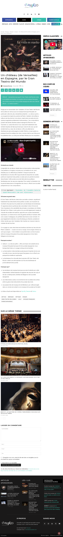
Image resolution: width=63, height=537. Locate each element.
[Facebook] (24, 14)
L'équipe (28, 527)
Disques (7, 31)
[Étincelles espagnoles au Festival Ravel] (21, 328)
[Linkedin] (31, 14)
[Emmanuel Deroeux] (2, 86)
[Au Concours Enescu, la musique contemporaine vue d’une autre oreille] (21, 361)
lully (19, 299)
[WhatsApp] (10, 90)
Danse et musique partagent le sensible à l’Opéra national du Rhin (56, 75)
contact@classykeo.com (31, 529)
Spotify (23, 291)
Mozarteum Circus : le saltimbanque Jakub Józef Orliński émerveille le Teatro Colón (55, 146)
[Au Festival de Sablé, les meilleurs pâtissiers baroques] (46, 165)
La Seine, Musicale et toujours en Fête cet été (56, 69)
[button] (61, 24)
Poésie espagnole (7, 301)
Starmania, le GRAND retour (55, 104)
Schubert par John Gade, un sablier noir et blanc (52, 494)
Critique (18, 296)
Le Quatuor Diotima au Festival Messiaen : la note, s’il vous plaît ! (52, 487)
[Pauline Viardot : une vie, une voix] (46, 110)
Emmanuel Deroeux (7, 86)
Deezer (28, 291)
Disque (25, 296)
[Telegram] (21, 90)
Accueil (2, 31)
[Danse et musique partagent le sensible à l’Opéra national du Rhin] (46, 75)
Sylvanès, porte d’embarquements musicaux (56, 62)
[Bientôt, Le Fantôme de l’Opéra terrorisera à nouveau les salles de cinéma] (21, 396)
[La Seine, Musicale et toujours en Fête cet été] (46, 69)
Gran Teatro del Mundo (9, 299)
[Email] (17, 90)
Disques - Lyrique (14, 31)
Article (4, 296)
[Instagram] (27, 14)
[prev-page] (2, 418)
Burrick (46, 506)
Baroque (11, 296)
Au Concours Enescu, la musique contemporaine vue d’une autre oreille (34, 494)
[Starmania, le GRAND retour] (46, 105)
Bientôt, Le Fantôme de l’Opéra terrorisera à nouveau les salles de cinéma (55, 157)
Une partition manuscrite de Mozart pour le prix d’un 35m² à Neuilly (52, 507)
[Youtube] (38, 14)
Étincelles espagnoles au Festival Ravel (14, 343)
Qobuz (34, 291)
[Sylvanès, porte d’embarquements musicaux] (46, 62)
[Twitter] (35, 14)
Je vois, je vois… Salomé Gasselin (55, 98)
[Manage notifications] (59, 533)
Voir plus (52, 115)
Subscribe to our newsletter (9, 462)
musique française (29, 299)
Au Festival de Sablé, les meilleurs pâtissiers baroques (54, 166)
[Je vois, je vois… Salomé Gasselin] (46, 99)
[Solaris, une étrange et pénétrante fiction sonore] (46, 91)
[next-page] (4, 418)
